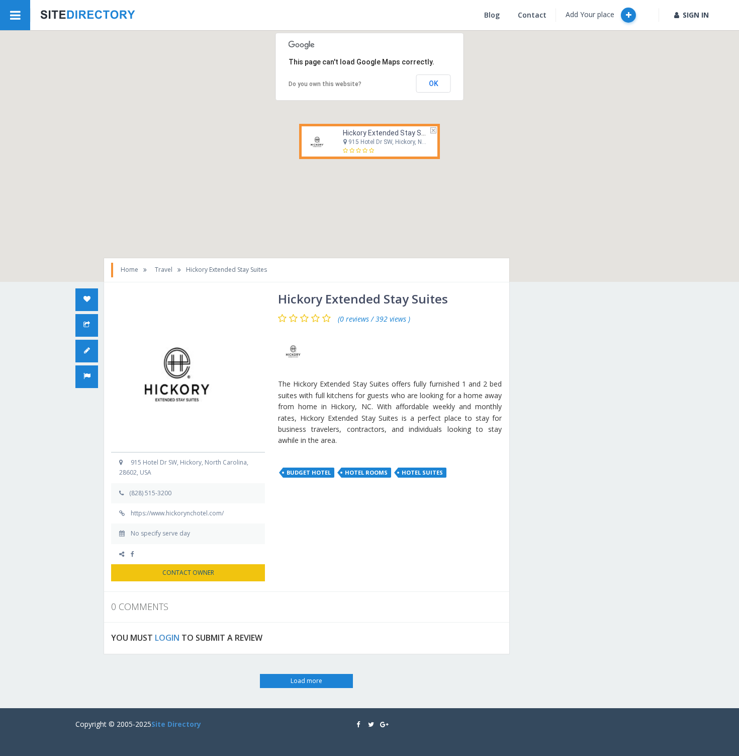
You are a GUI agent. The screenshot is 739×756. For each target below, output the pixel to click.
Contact (532, 15)
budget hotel (309, 472)
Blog (492, 15)
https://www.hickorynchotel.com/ (177, 513)
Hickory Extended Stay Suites (390, 133)
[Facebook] (136, 554)
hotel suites (422, 472)
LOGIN (167, 637)
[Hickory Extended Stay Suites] (295, 350)
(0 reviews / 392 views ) (374, 319)
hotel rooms (366, 472)
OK (433, 84)
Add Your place (591, 14)
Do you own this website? (325, 84)
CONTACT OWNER (188, 572)
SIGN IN (696, 15)
